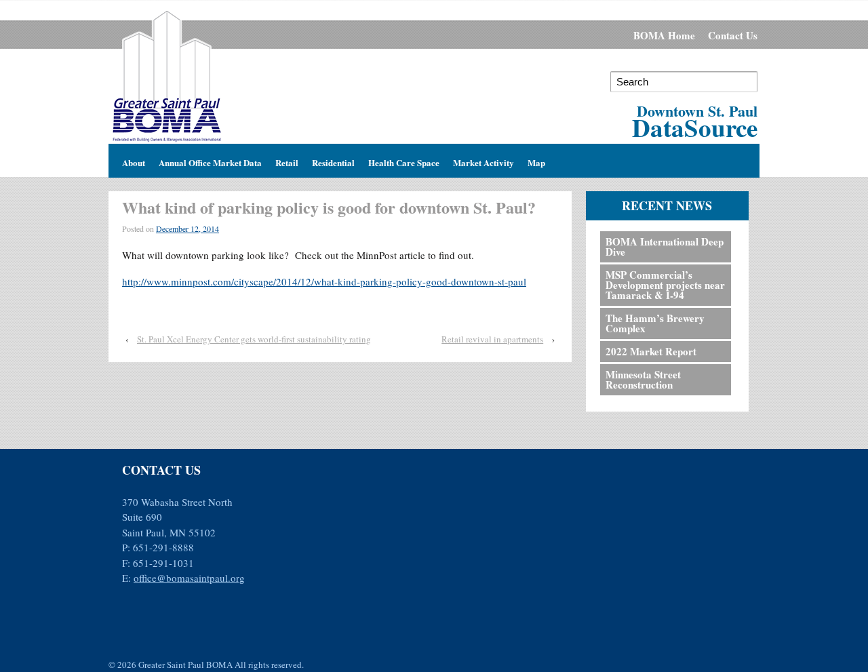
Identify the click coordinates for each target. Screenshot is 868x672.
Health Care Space (403, 160)
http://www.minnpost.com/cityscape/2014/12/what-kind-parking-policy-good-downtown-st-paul (324, 281)
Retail (286, 160)
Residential (333, 160)
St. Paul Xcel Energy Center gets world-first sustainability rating (254, 339)
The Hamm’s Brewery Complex (655, 323)
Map (536, 160)
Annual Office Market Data (210, 160)
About (133, 160)
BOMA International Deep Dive (665, 246)
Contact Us (732, 35)
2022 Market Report (651, 351)
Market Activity (483, 160)
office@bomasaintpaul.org (189, 578)
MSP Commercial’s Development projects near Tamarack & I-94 (665, 284)
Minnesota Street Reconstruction (643, 379)
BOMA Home (664, 35)
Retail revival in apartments (492, 339)
